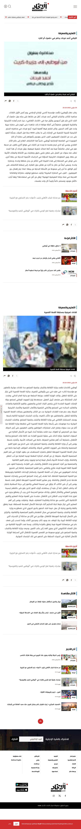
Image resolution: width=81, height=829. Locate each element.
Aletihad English (16, 760)
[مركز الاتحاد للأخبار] (40, 6)
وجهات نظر (72, 771)
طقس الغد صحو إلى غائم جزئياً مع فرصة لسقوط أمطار (42, 270)
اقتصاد (74, 764)
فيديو (56, 764)
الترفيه (56, 756)
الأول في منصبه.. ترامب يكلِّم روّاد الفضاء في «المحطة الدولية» (39, 613)
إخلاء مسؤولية (17, 756)
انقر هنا (39, 823)
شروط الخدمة (35, 771)
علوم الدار (73, 756)
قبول (16, 824)
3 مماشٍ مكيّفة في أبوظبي (51, 246)
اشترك (14, 739)
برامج (37, 760)
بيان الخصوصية (35, 768)
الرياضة (74, 768)
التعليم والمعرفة (53, 760)
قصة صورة (55, 771)
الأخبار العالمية (72, 760)
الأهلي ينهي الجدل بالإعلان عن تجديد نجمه (46, 258)
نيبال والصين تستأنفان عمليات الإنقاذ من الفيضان (45, 602)
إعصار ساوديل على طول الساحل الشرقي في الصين (43, 624)
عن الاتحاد (36, 764)
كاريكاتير (36, 756)
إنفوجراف (55, 768)
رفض (9, 824)
